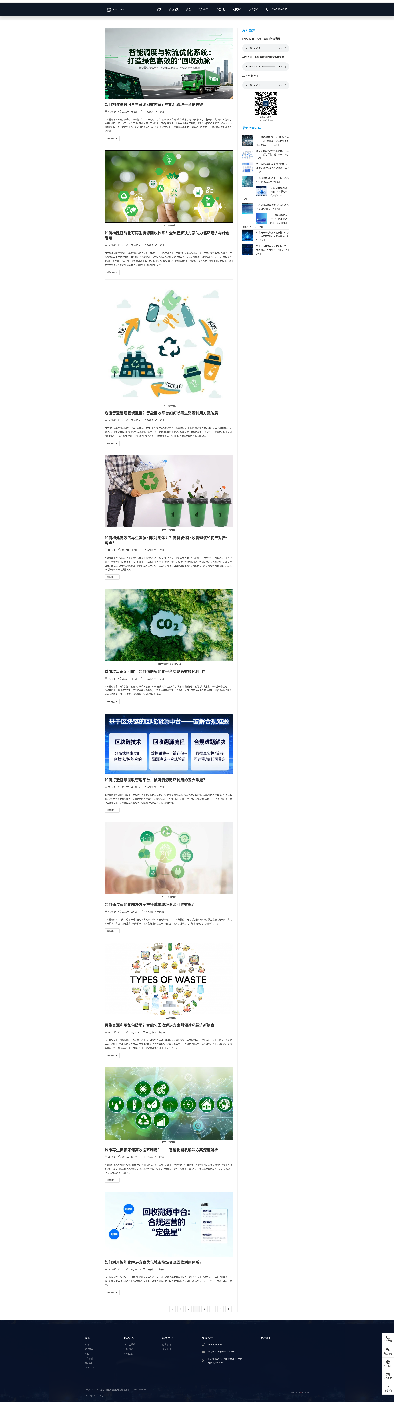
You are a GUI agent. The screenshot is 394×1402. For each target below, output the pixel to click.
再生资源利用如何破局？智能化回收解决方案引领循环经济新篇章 (159, 1025)
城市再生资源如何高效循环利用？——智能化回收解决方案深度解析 (161, 1149)
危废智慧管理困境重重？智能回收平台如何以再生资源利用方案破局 (161, 412)
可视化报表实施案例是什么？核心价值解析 (278, 191)
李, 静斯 (112, 111)
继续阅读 (113, 138)
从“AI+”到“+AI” (250, 75)
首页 (159, 9)
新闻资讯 (220, 9)
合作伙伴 (203, 9)
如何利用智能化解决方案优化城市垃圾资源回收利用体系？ (154, 1262)
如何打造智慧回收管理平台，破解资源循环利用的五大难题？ (156, 779)
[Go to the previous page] (172, 1309)
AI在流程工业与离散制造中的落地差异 (263, 57)
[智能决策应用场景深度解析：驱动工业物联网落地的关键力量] (247, 235)
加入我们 (254, 9)
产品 (188, 9)
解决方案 (174, 9)
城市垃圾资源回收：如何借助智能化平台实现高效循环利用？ (156, 671)
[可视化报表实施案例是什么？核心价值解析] (261, 190)
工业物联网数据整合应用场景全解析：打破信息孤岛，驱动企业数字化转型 (272, 140)
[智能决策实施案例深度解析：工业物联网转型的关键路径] (247, 249)
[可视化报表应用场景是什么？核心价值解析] (247, 181)
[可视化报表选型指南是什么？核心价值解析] (247, 208)
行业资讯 (159, 111)
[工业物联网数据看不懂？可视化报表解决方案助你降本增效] (261, 218)
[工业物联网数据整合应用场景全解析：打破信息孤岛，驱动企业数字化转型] (247, 140)
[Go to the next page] (228, 1309)
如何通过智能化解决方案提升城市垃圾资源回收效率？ (150, 904)
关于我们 (237, 9)
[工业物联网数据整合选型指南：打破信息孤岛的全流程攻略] (247, 167)
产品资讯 (148, 111)
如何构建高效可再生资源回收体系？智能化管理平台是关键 (154, 104)
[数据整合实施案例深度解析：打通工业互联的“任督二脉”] (247, 153)
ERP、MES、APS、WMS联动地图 (261, 38)
